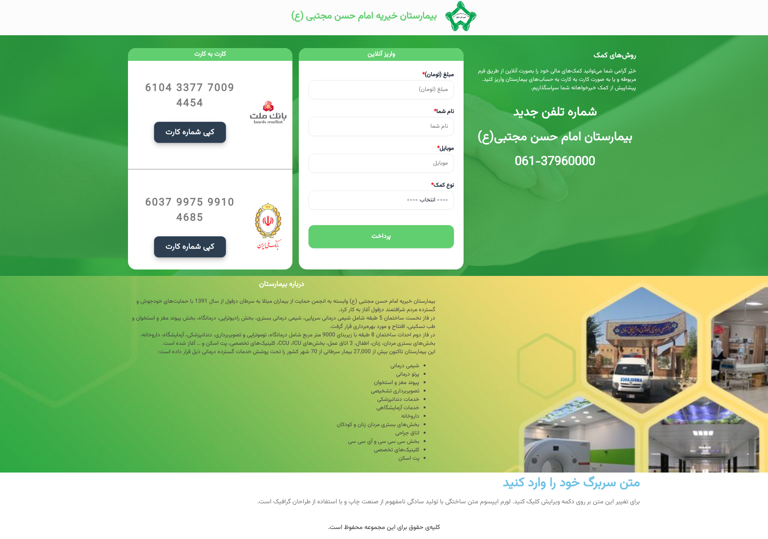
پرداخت (381, 236)
